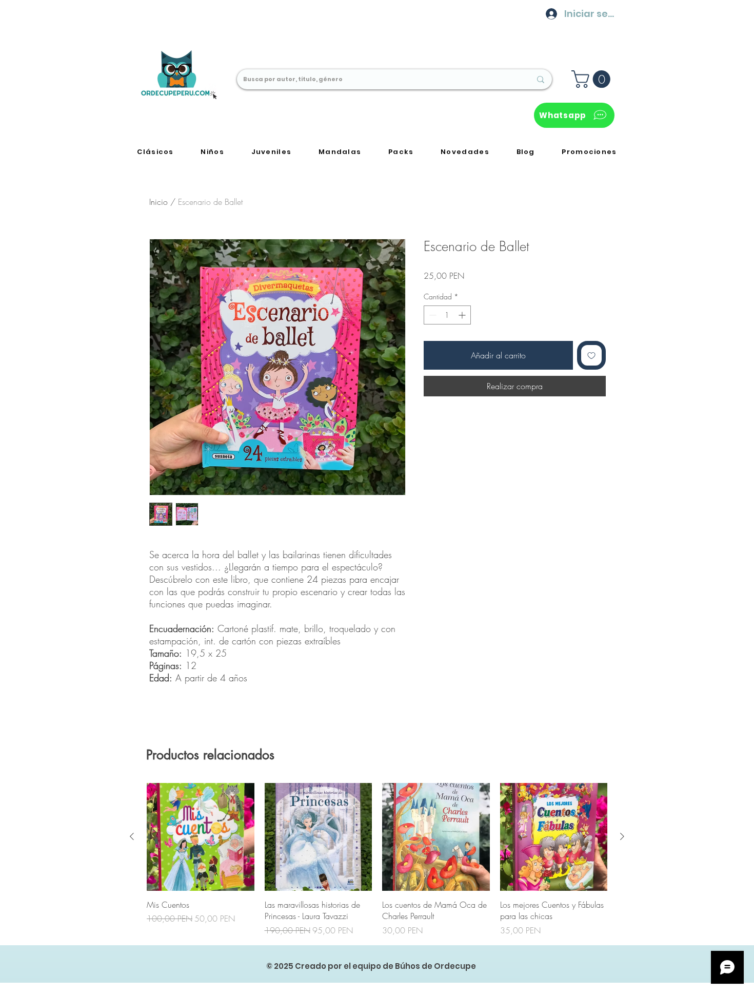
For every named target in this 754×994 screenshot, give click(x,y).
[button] (592, 79)
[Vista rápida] (200, 837)
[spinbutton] (447, 315)
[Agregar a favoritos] (591, 355)
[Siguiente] (622, 836)
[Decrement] (431, 315)
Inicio (158, 201)
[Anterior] (132, 836)
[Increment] (463, 315)
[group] (377, 859)
